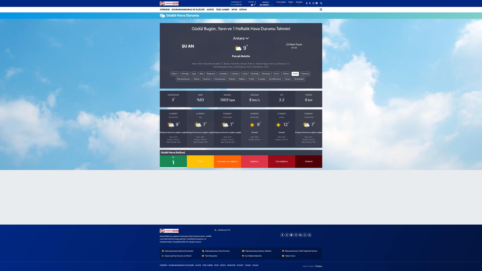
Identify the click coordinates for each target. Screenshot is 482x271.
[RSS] (309, 235)
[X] (287, 235)
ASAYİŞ (210, 10)
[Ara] (321, 3)
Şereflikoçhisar (275, 79)
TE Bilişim (318, 266)
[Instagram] (296, 235)
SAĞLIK (248, 265)
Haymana (305, 74)
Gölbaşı (286, 74)
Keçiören (207, 79)
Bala (201, 74)
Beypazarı (211, 74)
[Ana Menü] (321, 9)
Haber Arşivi (290, 256)
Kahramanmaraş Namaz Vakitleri (258, 251)
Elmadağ (254, 74)
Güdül (295, 74)
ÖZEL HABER (222, 10)
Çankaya (234, 74)
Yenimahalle (299, 79)
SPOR (234, 10)
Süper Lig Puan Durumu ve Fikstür (178, 256)
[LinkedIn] (300, 235)
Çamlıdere (223, 74)
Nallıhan (242, 79)
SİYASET (240, 265)
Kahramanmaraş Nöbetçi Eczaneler (179, 251)
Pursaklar (261, 79)
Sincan (287, 79)
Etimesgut (266, 74)
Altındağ (184, 74)
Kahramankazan (183, 79)
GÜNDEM (165, 10)
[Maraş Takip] (169, 3)
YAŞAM (255, 265)
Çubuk (245, 74)
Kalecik (197, 79)
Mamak (232, 79)
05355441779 (224, 230)
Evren (276, 74)
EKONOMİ (231, 265)
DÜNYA (243, 10)
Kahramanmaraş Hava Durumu (217, 251)
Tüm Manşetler (211, 256)
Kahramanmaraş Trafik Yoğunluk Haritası (301, 251)
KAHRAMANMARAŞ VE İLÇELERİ (188, 10)
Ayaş (194, 74)
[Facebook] (282, 235)
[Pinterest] (291, 235)
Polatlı (251, 79)
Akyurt (174, 74)
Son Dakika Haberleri (253, 256)
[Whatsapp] (305, 235)
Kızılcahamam (220, 79)
